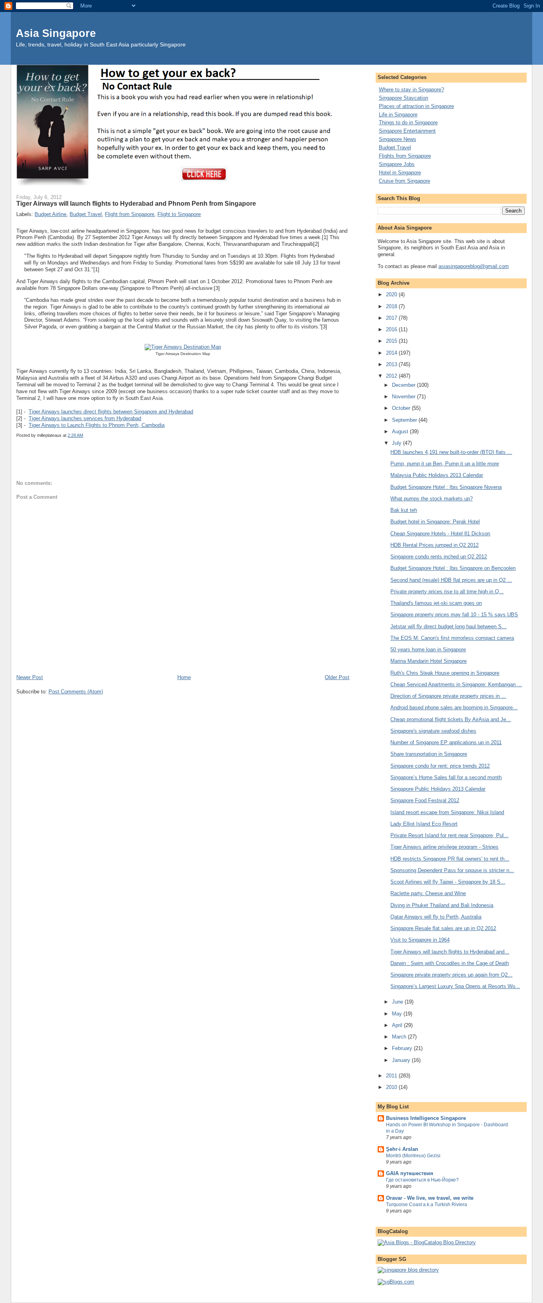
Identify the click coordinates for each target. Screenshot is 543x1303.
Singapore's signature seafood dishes (433, 731)
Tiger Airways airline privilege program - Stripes (444, 847)
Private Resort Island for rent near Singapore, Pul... (449, 835)
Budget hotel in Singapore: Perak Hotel (435, 522)
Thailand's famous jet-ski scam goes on (436, 603)
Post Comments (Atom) (75, 692)
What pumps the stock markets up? (431, 499)
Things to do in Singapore (408, 122)
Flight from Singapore (129, 214)
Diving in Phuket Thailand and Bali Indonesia (441, 905)
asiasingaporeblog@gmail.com (473, 266)
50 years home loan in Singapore (428, 649)
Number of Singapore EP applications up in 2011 (446, 742)
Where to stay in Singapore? (411, 90)
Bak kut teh (403, 510)
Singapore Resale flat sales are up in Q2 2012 (443, 928)
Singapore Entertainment (407, 131)
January (402, 1060)
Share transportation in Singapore (428, 754)
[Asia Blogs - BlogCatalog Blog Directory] (427, 1242)
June (398, 1002)
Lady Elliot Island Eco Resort (424, 824)
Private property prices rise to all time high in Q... (447, 592)
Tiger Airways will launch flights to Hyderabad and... (449, 952)
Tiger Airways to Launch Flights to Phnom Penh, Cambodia (97, 425)
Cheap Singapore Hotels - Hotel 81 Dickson (440, 534)
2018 (392, 306)
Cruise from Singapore (404, 181)
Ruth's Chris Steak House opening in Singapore (444, 673)
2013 (392, 364)
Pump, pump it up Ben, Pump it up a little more (444, 464)
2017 (392, 318)
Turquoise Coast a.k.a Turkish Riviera (426, 1204)
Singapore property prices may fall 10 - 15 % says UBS (454, 615)
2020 (392, 294)
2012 (392, 376)
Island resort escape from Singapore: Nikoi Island (447, 812)
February (403, 1048)
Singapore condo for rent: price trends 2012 (440, 766)
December (404, 385)
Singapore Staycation (403, 98)
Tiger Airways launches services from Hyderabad (85, 418)
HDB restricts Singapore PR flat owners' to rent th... (449, 859)
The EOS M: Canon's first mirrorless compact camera (452, 638)
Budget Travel (86, 214)
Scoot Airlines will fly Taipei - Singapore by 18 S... (447, 882)
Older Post (337, 677)
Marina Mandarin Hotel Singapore (428, 661)
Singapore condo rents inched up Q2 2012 (438, 557)
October (402, 408)
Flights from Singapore (405, 156)
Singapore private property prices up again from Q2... (451, 975)
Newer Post (29, 677)
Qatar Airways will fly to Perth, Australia (435, 917)
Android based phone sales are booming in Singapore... (454, 707)
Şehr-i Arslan (402, 1149)
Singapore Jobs (397, 164)
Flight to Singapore (179, 214)
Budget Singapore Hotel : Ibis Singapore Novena (446, 487)
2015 (392, 341)
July (397, 443)
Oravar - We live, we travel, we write (429, 1198)
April (398, 1025)
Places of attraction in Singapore (416, 106)
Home (184, 677)
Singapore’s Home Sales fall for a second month (446, 777)
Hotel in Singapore (400, 173)
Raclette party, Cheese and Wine (428, 893)
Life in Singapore (398, 115)
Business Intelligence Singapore (426, 1118)
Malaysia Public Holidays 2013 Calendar (436, 475)
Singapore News (397, 139)
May (397, 1014)
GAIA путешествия (409, 1173)
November (404, 397)
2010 (392, 1087)
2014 (392, 353)
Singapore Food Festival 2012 (424, 800)
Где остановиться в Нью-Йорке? (422, 1180)
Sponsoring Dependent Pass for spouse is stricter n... (452, 870)
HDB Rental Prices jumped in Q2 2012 (434, 545)
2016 (392, 329)
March (400, 1037)
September (405, 420)
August (401, 431)
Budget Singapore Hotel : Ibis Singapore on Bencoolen (453, 568)
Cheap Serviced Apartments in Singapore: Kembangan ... (456, 684)
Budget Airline (50, 214)
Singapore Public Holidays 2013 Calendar (437, 789)
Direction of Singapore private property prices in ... (448, 696)
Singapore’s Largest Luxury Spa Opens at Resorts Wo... (455, 986)
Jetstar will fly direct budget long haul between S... (448, 626)
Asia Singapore (56, 33)
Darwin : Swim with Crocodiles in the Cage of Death (449, 963)
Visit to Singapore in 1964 (420, 940)
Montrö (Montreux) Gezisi (413, 1155)
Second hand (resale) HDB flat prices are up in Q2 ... (451, 580)
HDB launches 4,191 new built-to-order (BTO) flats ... (451, 452)
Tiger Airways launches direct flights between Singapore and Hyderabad (111, 412)
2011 (392, 1076)
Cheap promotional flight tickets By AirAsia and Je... (450, 719)
